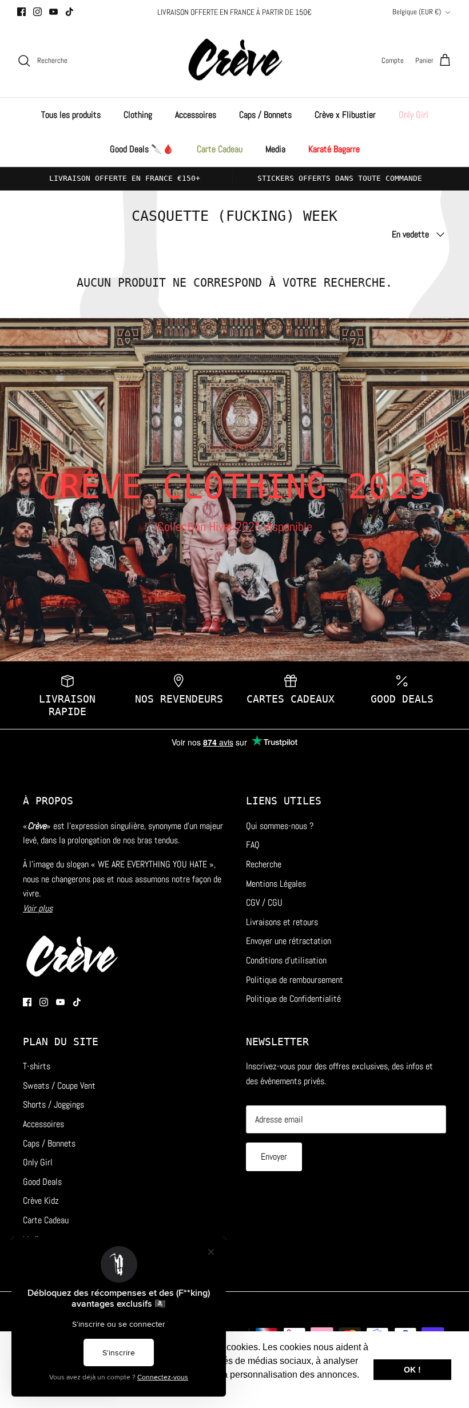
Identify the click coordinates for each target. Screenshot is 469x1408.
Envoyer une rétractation (288, 941)
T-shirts (36, 1066)
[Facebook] (21, 11)
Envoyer (274, 1157)
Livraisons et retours (282, 922)
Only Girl (413, 115)
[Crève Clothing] (235, 60)
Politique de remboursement (294, 980)
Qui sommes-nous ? (279, 826)
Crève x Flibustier (345, 115)
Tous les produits (71, 115)
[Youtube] (53, 11)
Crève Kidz (41, 1201)
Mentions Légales (276, 884)
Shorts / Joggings (53, 1104)
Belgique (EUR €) (416, 12)
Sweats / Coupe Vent (59, 1086)
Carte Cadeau (220, 149)
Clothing (138, 115)
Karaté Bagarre (334, 149)
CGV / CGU (264, 903)
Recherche (263, 864)
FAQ (253, 845)
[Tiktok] (69, 11)
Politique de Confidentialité (293, 999)
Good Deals (42, 1182)
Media (275, 149)
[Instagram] (37, 11)
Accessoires (195, 115)
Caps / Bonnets (265, 115)
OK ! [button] (412, 1369)
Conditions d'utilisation (286, 960)
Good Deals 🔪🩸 (142, 149)
